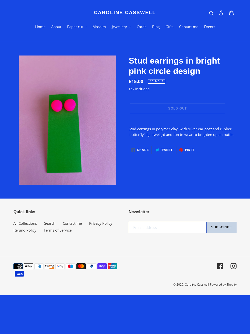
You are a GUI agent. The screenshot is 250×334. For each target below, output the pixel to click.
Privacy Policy (100, 223)
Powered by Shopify (223, 284)
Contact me (72, 223)
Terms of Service (58, 230)
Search (49, 223)
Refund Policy (24, 230)
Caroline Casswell (125, 12)
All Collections (25, 223)
